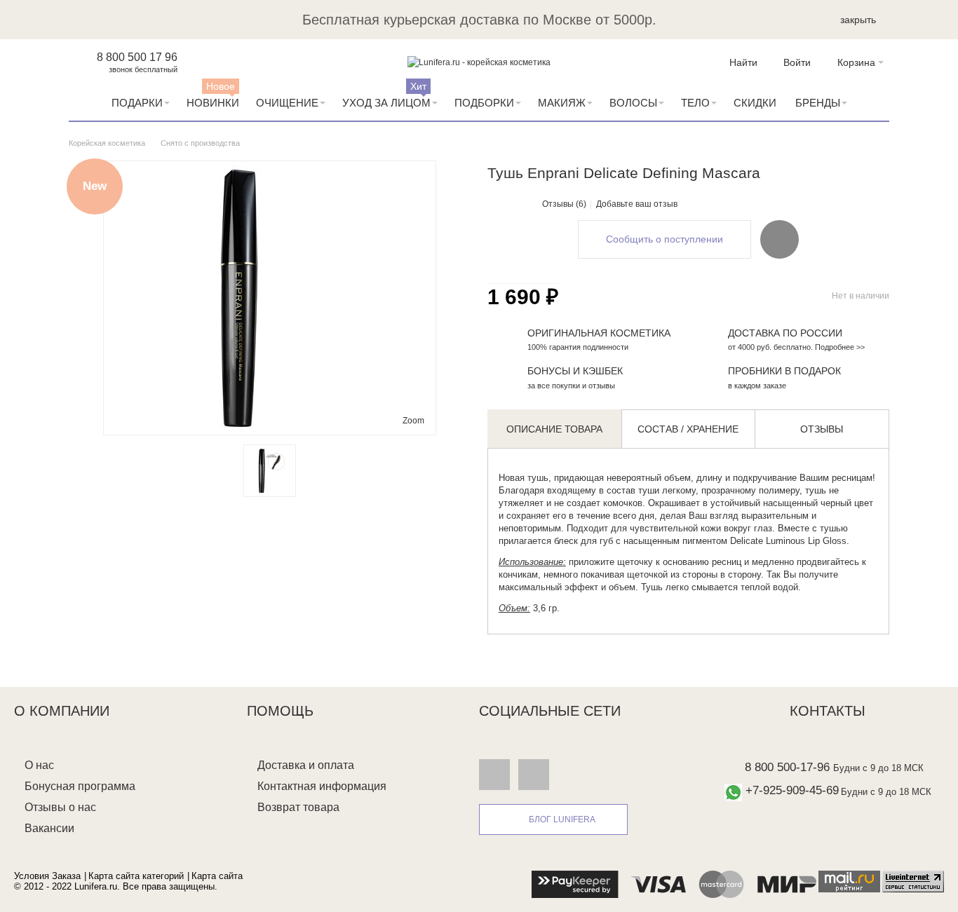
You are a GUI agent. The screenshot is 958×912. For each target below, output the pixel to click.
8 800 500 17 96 (137, 57)
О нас (39, 765)
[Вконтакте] (494, 774)
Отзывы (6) (564, 204)
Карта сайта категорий (136, 876)
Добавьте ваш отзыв (636, 204)
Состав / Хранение (687, 429)
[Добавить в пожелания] (779, 239)
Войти (797, 62)
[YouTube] (533, 774)
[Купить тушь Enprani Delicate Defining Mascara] (269, 470)
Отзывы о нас (60, 807)
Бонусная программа (80, 786)
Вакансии (49, 828)
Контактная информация (321, 786)
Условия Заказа (47, 876)
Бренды (817, 103)
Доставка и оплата (305, 765)
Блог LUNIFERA (562, 819)
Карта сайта (217, 876)
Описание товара (554, 429)
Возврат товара (298, 807)
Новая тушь (523, 477)
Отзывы (821, 429)
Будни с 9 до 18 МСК (878, 768)
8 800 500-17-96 (787, 767)
